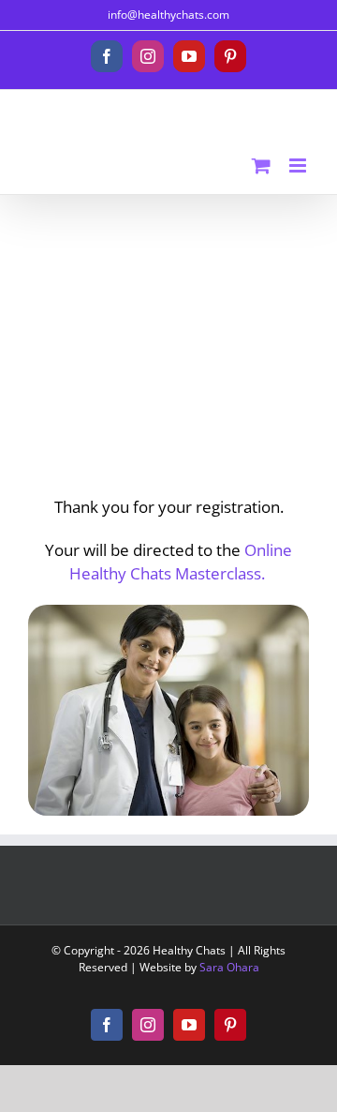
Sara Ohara (229, 967)
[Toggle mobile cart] (261, 165)
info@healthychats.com (168, 15)
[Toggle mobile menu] (299, 165)
